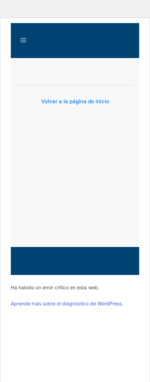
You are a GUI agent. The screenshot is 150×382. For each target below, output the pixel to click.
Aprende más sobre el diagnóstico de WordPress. (67, 303)
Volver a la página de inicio (75, 101)
